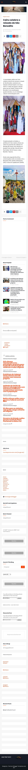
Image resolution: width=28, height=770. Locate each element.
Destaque (5, 480)
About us (5, 483)
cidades (5, 478)
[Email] (17, 36)
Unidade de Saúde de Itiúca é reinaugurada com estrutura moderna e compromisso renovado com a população (17, 291)
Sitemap (5, 485)
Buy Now (14, 541)
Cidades (5, 677)
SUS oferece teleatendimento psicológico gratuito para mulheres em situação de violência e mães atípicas (17, 270)
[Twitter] (11, 36)
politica (5, 481)
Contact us (6, 484)
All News (6, 324)
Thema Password (7, 654)
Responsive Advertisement (14, 634)
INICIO (4, 470)
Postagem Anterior (7, 257)
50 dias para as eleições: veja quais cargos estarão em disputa (17, 308)
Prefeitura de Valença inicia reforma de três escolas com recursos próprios (16, 281)
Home (4, 441)
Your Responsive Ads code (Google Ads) (13, 452)
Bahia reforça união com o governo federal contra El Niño (17, 301)
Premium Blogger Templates (15, 766)
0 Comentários (8, 31)
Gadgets (5, 685)
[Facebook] (7, 36)
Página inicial (6, 16)
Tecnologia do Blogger (10, 496)
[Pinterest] (14, 36)
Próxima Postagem (21, 257)
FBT (14, 767)
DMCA (4, 490)
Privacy (5, 487)
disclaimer (6, 488)
